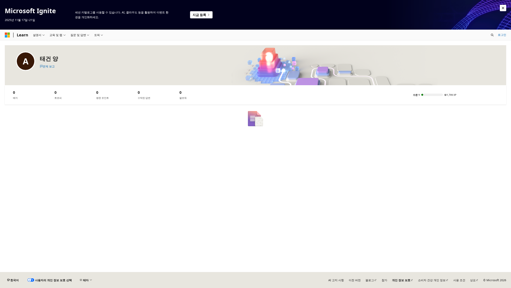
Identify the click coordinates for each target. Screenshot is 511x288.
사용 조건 (459, 280)
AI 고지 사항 (336, 280)
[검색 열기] (492, 35)
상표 (473, 280)
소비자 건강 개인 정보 (432, 280)
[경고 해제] (503, 8)
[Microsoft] (7, 35)
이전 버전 (355, 280)
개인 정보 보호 (401, 280)
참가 (384, 280)
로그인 (502, 35)
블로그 (369, 280)
